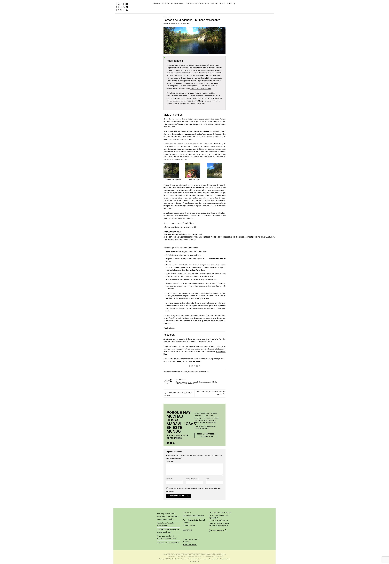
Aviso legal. (187, 542)
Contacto (222, 3)
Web (207, 479)
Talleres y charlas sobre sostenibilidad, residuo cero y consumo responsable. (168, 516)
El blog (229, 3)
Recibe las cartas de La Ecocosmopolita (165, 524)
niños (196, 371)
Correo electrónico (192, 479)
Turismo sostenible (203, 371)
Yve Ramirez (166, 3)
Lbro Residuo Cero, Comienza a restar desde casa (168, 530)
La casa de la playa (205, 342)
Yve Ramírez (186, 24)
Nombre (169, 479)
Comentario (170, 461)
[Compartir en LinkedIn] (199, 366)
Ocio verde (167, 17)
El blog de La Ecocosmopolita (168, 542)
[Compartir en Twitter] (192, 366)
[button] (234, 3)
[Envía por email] (194, 366)
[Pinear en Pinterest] (197, 366)
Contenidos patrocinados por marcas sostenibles (201, 3)
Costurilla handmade (188, 342)
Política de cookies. (190, 544)
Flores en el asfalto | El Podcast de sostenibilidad (166, 537)
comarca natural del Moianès (200, 88)
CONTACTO (187, 513)
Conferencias (156, 3)
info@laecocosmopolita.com (193, 515)
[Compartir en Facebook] (189, 366)
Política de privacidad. (191, 539)
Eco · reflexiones (176, 3)
